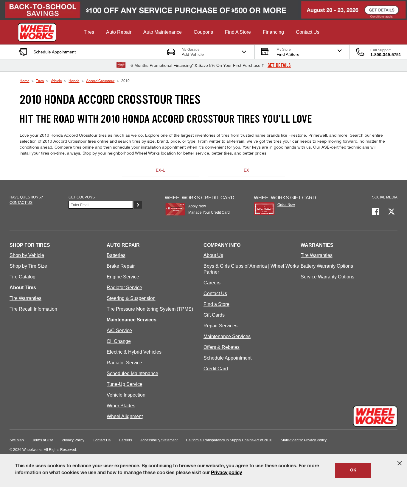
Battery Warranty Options (327, 266)
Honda (74, 80)
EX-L (160, 169)
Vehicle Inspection (126, 394)
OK (353, 470)
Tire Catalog (22, 276)
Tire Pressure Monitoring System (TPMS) (150, 309)
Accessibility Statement (159, 440)
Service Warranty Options (327, 276)
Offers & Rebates (222, 347)
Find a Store (216, 304)
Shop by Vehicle (27, 255)
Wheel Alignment (125, 416)
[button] (89, 32)
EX (246, 169)
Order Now (286, 205)
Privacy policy (226, 473)
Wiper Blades (121, 405)
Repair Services (220, 325)
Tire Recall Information (33, 309)
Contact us (21, 203)
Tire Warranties (25, 298)
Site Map (17, 440)
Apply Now (197, 206)
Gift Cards (214, 315)
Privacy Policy (73, 440)
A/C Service (119, 330)
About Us (213, 255)
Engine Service (123, 276)
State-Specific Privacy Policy (304, 440)
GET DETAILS (279, 65)
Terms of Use (42, 440)
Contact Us (215, 293)
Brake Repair (121, 266)
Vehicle (56, 80)
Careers (212, 282)
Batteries (116, 255)
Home (24, 80)
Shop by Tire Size (28, 266)
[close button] (400, 463)
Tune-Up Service (124, 384)
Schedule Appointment (227, 357)
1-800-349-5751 (385, 55)
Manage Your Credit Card (209, 212)
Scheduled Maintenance (132, 373)
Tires (40, 80)
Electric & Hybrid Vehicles (134, 352)
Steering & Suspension (131, 298)
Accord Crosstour (100, 80)
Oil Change (119, 341)
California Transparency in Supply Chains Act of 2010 (229, 440)
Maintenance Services (227, 336)
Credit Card (216, 368)
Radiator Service (124, 287)
